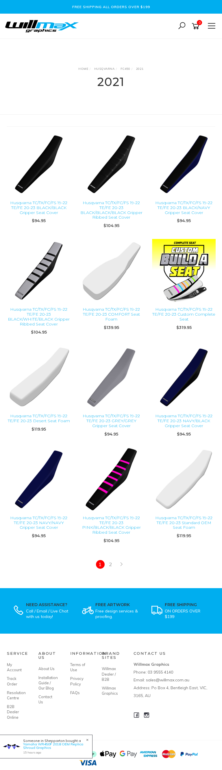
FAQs (75, 692)
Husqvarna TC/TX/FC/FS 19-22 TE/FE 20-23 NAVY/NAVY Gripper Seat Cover (38, 522)
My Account (14, 667)
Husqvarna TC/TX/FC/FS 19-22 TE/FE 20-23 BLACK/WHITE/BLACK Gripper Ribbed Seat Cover (39, 316)
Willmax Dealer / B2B (109, 673)
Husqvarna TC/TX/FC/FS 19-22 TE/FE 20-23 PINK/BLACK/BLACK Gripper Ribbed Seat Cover (111, 525)
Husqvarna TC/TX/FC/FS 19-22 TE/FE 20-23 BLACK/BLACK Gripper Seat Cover (38, 207)
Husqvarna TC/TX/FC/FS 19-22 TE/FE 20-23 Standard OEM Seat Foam (183, 522)
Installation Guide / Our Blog (47, 682)
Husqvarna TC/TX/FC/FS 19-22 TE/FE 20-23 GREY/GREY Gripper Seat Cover (111, 420)
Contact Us (45, 699)
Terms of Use (77, 667)
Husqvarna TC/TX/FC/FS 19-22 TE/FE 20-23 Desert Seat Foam (39, 418)
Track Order (12, 681)
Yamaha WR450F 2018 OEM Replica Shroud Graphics (53, 746)
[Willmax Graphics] (43, 25)
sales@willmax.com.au (167, 680)
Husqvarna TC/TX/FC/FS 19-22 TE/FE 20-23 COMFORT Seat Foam (111, 314)
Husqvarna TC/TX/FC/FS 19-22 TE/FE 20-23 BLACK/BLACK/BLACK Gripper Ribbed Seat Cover (111, 210)
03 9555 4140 (160, 672)
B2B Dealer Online (13, 711)
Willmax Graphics (110, 691)
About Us (46, 668)
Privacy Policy (77, 681)
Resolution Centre (16, 695)
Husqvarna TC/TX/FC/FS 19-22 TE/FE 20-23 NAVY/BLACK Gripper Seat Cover (183, 420)
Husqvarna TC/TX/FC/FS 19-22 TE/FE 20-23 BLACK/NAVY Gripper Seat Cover (183, 207)
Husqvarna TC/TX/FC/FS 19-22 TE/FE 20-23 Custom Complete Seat (183, 314)
